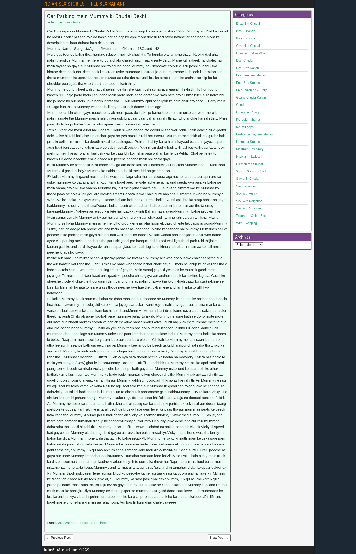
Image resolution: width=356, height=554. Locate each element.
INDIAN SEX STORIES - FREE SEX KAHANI (83, 4)
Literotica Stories (248, 142)
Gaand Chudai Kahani (251, 97)
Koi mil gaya (245, 127)
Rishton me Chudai (249, 164)
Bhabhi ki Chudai (248, 23)
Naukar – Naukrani (249, 156)
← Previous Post (59, 537)
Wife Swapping (246, 223)
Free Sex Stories (248, 83)
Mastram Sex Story (249, 149)
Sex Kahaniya (246, 186)
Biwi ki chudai (245, 38)
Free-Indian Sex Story (251, 90)
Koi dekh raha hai (248, 119)
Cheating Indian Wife (250, 53)
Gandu (240, 105)
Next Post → (219, 537)
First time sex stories (66, 22)
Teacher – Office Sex (251, 216)
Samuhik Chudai (247, 178)
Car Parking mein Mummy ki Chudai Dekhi (96, 16)
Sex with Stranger (248, 208)
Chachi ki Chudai (248, 45)
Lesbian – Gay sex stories (254, 134)
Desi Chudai (244, 60)
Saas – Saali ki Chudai (252, 171)
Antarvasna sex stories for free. (81, 523)
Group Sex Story (248, 112)
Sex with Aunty (246, 193)
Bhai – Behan (245, 31)
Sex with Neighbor (249, 201)
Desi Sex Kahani (248, 68)
